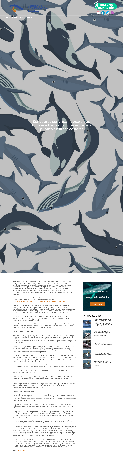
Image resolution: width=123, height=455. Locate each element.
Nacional (61, 118)
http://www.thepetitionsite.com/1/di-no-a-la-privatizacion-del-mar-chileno (39, 301)
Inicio (8, 17)
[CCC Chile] (26, 8)
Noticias (29, 17)
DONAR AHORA (97, 304)
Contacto (38, 17)
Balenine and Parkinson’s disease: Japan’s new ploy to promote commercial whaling (103, 353)
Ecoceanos (22, 451)
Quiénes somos (18, 17)
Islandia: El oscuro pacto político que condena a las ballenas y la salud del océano (103, 343)
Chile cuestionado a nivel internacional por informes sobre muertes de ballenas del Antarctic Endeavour (103, 333)
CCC (57, 134)
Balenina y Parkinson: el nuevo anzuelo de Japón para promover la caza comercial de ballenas (103, 363)
